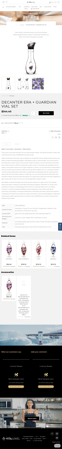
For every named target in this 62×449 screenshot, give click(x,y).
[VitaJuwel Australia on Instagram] (59, 137)
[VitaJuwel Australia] (31, 2)
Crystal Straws (47, 6)
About (26, 8)
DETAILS (6, 144)
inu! (20, 6)
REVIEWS (17, 144)
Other (55, 6)
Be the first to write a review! (16, 386)
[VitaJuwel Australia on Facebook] (52, 433)
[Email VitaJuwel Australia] (57, 437)
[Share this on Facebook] (52, 137)
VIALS (5, 132)
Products (22, 24)
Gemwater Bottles (11, 6)
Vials (41, 6)
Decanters (26, 6)
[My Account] (53, 2)
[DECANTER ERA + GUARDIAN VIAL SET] (31, 58)
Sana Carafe (34, 6)
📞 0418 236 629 (35, 8)
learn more (20, 122)
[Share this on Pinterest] (56, 137)
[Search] (3, 7)
